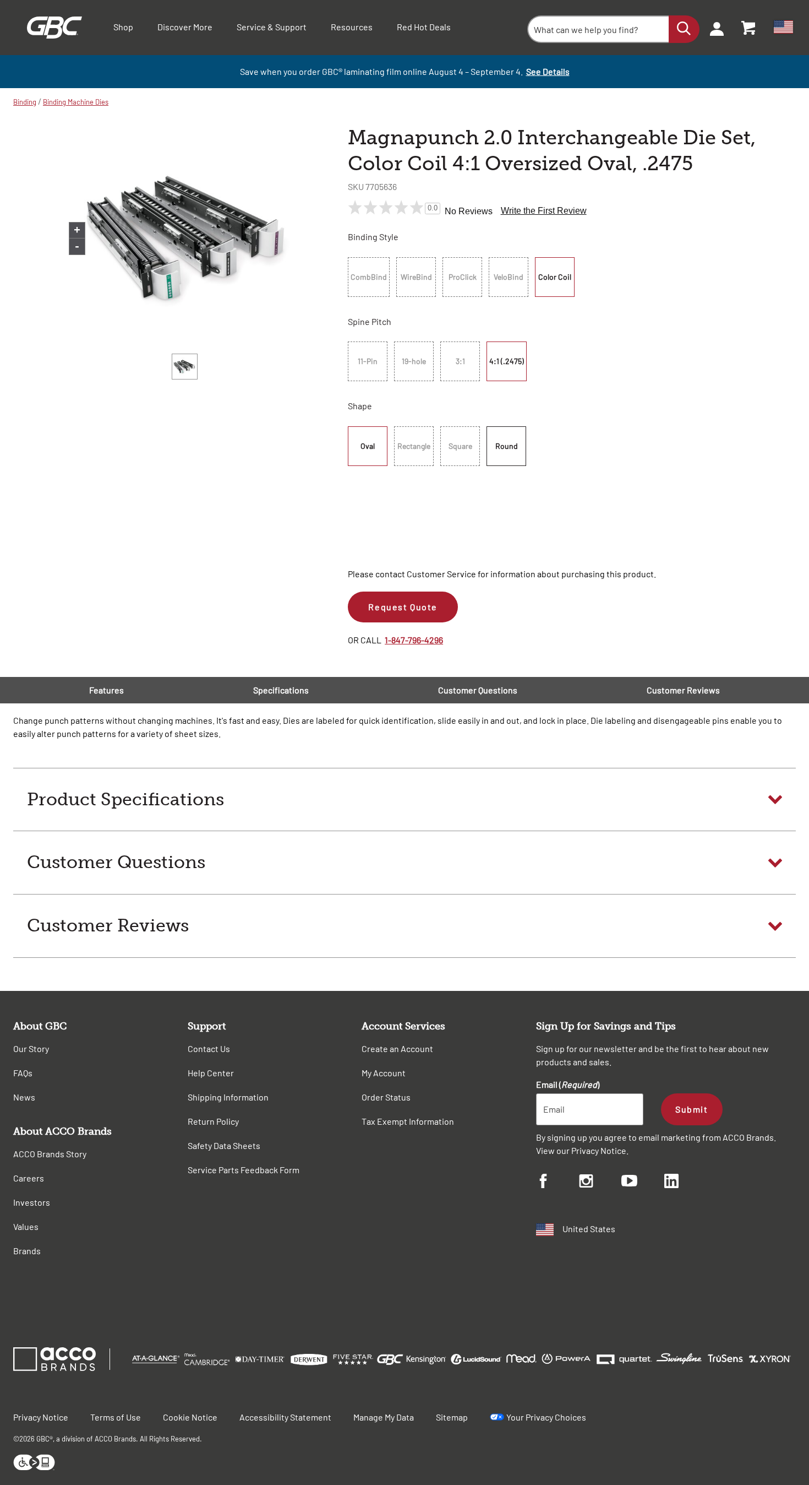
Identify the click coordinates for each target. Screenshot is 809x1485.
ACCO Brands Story (49, 1153)
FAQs (22, 1072)
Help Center (211, 1072)
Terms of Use (115, 1417)
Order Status (386, 1097)
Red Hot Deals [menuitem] (424, 26)
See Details (548, 71)
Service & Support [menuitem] (272, 26)
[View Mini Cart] (749, 27)
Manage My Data (383, 1417)
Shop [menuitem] (123, 26)
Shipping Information (228, 1097)
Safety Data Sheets (224, 1145)
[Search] (684, 29)
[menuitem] (713, 27)
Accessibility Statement (285, 1417)
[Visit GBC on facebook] (557, 1182)
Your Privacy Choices (546, 1417)
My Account (384, 1072)
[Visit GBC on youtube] (642, 1182)
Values (26, 1226)
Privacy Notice (598, 1150)
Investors (31, 1202)
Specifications (281, 690)
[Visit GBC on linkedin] (685, 1182)
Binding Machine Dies (75, 101)
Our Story (31, 1048)
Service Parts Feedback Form (243, 1169)
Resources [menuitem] (352, 26)
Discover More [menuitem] (184, 26)
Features (106, 690)
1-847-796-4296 (414, 640)
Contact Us (209, 1048)
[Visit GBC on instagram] (600, 1182)
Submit (691, 1109)
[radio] (370, 277)
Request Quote (402, 606)
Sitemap (452, 1417)
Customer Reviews (683, 690)
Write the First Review (544, 210)
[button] (404, 799)
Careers (28, 1178)
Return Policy (213, 1121)
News (24, 1097)
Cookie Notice (190, 1417)
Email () (567, 1084)
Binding (24, 101)
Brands (27, 1250)
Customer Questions (477, 690)
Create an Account (397, 1048)
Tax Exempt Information (408, 1121)
